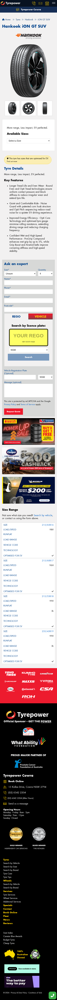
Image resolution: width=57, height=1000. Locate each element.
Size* (6, 269)
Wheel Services (10, 898)
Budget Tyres (9, 939)
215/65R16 (48, 525)
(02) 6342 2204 (17, 792)
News (6, 919)
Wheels (7, 880)
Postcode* (8, 305)
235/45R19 (48, 631)
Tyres (6, 859)
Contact (7, 908)
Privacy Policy (10, 404)
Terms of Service (28, 404)
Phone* (7, 287)
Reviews (8, 923)
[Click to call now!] (33, 3)
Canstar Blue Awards (12, 936)
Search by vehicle (43, 515)
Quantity (42, 269)
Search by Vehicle (11, 863)
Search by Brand (10, 870)
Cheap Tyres (8, 943)
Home (7, 19)
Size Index (8, 932)
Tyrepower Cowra (30, 9)
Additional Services (12, 901)
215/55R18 (48, 596)
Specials (7, 905)
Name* (7, 278)
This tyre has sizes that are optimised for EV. (28, 160)
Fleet (6, 916)
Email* (7, 296)
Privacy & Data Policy (19, 993)
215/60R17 (48, 560)
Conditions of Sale (35, 993)
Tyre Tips (7, 877)
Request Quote (13, 411)
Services (7, 891)
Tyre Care (7, 873)
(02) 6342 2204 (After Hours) (20, 798)
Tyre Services (9, 894)
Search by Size (10, 866)
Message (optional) (12, 382)
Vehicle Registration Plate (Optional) (15, 372)
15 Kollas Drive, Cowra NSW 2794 (27, 787)
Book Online (10, 912)
